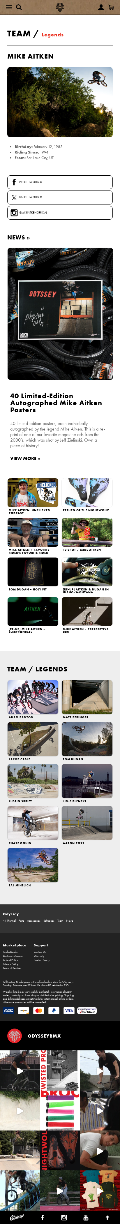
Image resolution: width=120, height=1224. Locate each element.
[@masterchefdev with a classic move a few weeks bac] (20, 1150)
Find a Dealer (10, 952)
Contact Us (40, 952)
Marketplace (15, 945)
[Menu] (9, 7)
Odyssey (11, 914)
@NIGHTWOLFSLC (30, 182)
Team (19, 33)
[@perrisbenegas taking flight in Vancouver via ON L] (60, 1190)
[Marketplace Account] (101, 7)
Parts (21, 921)
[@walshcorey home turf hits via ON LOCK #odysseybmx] (20, 1110)
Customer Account (13, 956)
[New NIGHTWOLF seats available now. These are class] (60, 1150)
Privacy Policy (10, 964)
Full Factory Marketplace (16, 982)
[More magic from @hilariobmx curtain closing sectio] (100, 1150)
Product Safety (42, 960)
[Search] (19, 7)
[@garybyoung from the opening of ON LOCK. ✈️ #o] (20, 1070)
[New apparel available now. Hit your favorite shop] (100, 1190)
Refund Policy (10, 960)
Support (41, 945)
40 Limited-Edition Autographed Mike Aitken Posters (56, 402)
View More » (25, 458)
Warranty (39, 956)
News (69, 921)
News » (18, 237)
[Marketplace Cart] (111, 7)
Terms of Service (12, 968)
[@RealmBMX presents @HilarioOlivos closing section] (20, 1190)
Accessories (33, 921)
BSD (66, 985)
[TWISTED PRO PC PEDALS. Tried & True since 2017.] (60, 1070)
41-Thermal (9, 921)
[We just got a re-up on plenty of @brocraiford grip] (60, 1110)
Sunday (7, 985)
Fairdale (17, 985)
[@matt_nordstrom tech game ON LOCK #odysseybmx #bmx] (100, 1070)
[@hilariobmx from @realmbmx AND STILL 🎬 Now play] (100, 1110)
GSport (32, 985)
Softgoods (48, 921)
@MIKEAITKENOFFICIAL (33, 212)
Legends (53, 34)
